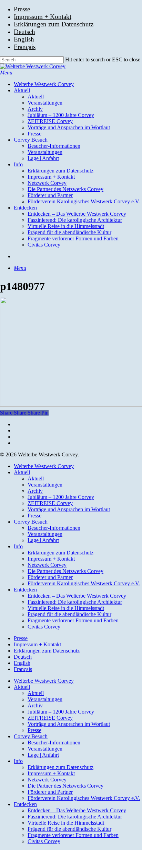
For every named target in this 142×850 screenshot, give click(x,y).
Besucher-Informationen (54, 528)
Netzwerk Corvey (47, 565)
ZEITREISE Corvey (50, 503)
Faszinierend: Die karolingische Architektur (75, 602)
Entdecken (25, 589)
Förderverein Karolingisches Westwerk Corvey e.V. (84, 583)
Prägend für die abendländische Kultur (69, 614)
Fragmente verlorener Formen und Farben (73, 620)
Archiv (35, 491)
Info (18, 546)
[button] (6, 72)
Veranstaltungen (45, 485)
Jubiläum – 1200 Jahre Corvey (61, 497)
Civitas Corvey (44, 627)
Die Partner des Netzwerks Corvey (65, 571)
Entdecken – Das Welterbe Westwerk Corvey (77, 596)
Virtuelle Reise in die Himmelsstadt (66, 608)
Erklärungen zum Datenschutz (60, 552)
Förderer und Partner (50, 577)
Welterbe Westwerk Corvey (44, 466)
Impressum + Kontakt (51, 559)
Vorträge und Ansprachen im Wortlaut (69, 509)
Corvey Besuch (31, 522)
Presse (34, 515)
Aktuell (22, 472)
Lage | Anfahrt (43, 540)
